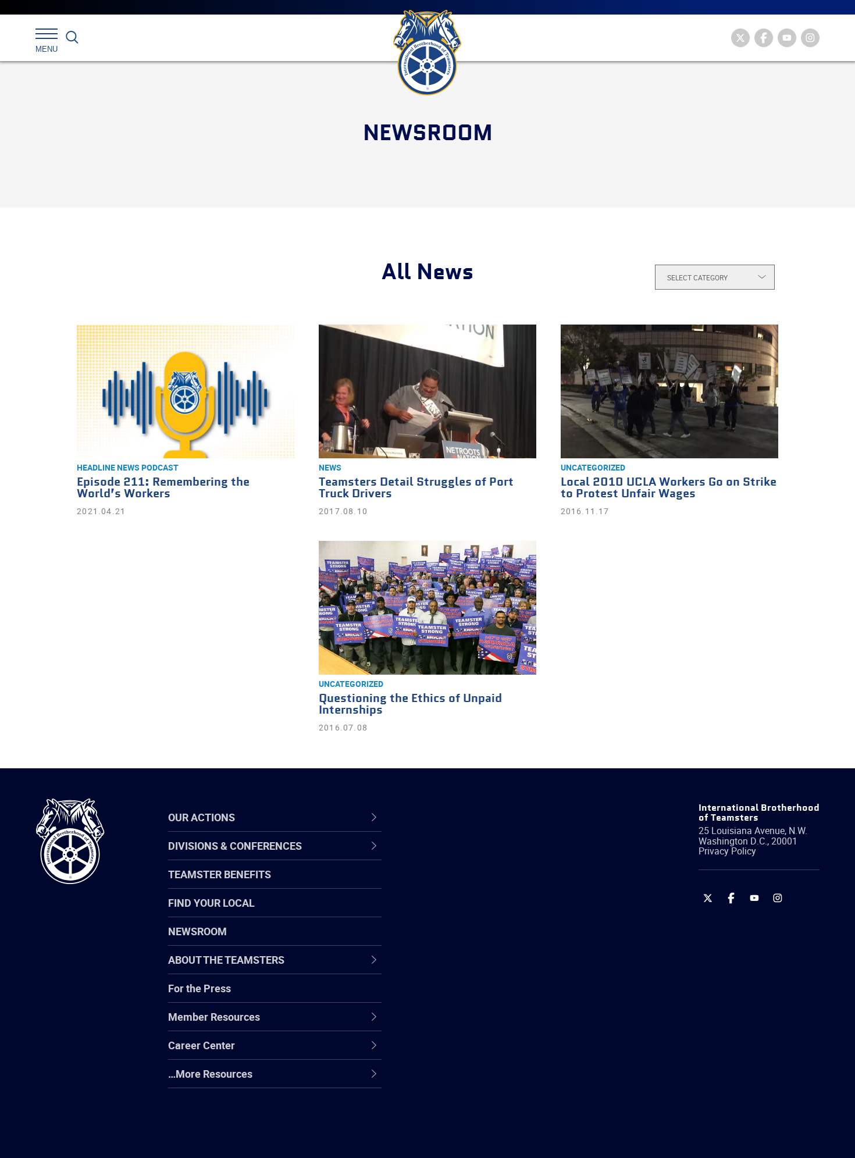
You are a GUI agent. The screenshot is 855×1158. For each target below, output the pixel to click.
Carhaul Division (459, 969)
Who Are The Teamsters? (481, 857)
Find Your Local (211, 903)
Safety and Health (463, 913)
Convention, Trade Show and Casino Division (505, 996)
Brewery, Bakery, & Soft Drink (489, 913)
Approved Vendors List (474, 969)
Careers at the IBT (464, 885)
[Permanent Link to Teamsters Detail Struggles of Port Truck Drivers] (427, 391)
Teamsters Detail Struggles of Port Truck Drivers (416, 488)
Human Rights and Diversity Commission (486, 1108)
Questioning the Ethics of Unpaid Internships (410, 704)
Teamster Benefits (219, 874)
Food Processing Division (479, 1052)
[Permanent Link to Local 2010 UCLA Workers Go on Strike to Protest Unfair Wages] (669, 391)
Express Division (459, 1024)
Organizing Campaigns (474, 857)
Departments (452, 941)
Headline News (108, 467)
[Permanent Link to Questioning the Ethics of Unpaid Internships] (427, 608)
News (330, 467)
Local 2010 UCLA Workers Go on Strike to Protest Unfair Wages (668, 488)
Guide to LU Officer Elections (487, 996)
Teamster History (462, 913)
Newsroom (197, 931)
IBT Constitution (459, 969)
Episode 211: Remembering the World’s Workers (163, 488)
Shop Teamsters (460, 913)
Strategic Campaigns (470, 885)
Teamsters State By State (482, 857)
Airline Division (456, 857)
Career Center (462, 817)
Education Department (474, 885)
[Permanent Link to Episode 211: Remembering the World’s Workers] (185, 391)
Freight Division (457, 1080)
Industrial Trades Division (480, 1136)
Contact (440, 857)
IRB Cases (445, 996)
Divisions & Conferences (489, 817)
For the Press (199, 988)
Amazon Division (461, 885)
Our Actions (455, 817)
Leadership (448, 885)
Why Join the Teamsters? (481, 857)
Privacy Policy (727, 851)
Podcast (160, 467)
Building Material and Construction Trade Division (501, 940)
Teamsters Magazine (471, 885)
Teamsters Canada (466, 941)
